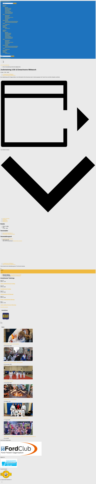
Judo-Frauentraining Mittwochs (9, 75)
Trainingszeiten (8, 9)
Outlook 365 (5, 220)
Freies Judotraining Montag (7, 299)
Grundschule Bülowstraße (8, 238)
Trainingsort (7, 10)
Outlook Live (5, 221)
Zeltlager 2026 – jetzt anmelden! (10, 399)
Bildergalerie (7, 15)
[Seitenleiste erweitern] (0, 268)
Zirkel (4, 23)
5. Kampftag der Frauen (8, 380)
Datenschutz (7, 28)
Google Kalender (6, 218)
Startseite (4, 5)
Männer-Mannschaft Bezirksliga (11, 22)
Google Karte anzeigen (17, 240)
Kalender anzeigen (4, 307)
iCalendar (5, 219)
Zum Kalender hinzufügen (5, 149)
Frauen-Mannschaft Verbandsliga (11, 21)
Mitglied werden (8, 8)
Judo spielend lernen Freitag (7, 283)
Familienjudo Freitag (5, 289)
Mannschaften (5, 20)
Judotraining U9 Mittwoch (8, 74)
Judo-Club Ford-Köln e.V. (5, 1)
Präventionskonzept (9, 12)
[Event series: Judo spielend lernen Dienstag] (6, 302)
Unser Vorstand (8, 11)
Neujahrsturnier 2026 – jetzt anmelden (11, 343)
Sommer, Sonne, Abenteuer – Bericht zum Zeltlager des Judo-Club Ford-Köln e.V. (20, 436)
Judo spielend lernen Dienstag (8, 304)
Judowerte (7, 16)
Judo (4, 14)
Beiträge (6, 7)
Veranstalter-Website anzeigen (9, 234)
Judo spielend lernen (9, 17)
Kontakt (4, 26)
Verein (4, 6)
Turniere (6, 19)
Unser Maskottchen (8, 13)
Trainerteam (7, 18)
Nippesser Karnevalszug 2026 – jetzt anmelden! (13, 362)
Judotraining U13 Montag (6, 294)
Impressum (5, 27)
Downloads (5, 25)
